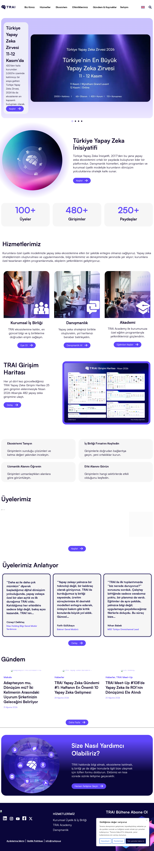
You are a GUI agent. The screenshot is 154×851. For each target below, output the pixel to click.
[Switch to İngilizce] (143, 7)
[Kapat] (146, 820)
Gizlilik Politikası (35, 841)
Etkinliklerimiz (80, 7)
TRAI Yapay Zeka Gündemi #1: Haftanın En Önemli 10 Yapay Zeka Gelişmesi (77, 687)
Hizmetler (45, 7)
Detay (10, 404)
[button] (72, 121)
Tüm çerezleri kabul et (135, 841)
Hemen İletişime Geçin (86, 786)
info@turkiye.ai (53, 841)
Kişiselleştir (105, 841)
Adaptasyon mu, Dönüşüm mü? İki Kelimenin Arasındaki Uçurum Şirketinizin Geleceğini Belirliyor (21, 692)
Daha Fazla (74, 722)
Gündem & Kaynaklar (105, 7)
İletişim (124, 7)
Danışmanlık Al (74, 345)
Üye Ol (24, 345)
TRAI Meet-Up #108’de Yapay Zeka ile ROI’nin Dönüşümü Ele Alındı (125, 687)
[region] (122, 832)
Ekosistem (61, 7)
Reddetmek (118, 841)
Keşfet (12, 108)
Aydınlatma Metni (15, 841)
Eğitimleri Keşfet (125, 344)
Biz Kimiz (29, 7)
